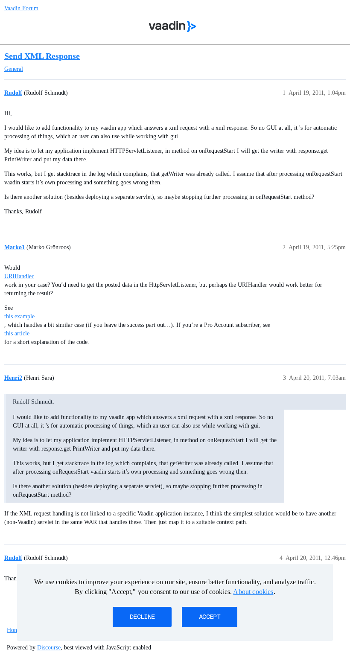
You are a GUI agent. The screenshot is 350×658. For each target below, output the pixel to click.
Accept (209, 617)
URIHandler (19, 276)
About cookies (253, 591)
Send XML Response (42, 56)
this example (19, 316)
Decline (142, 617)
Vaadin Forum (21, 8)
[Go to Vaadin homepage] (172, 26)
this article (16, 333)
